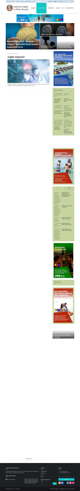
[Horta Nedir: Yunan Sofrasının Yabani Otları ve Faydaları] (17, 279)
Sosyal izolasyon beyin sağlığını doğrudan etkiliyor (16, 165)
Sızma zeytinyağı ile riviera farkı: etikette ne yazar (16, 322)
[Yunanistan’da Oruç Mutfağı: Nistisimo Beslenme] (17, 222)
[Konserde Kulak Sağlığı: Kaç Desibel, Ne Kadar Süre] (17, 247)
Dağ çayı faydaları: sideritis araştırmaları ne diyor (16, 298)
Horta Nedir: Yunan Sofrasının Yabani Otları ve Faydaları (16, 273)
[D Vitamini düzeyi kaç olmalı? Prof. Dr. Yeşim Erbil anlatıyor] (58, 107)
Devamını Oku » (12, 122)
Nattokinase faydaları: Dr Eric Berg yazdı (68, 100)
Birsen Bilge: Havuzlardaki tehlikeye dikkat (57, 128)
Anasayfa (17, 1)
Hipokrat (22, 1)
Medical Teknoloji (28, 1)
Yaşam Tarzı (51, 7)
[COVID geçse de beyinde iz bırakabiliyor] (57, 29)
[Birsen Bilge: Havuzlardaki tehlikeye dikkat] (58, 122)
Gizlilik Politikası (44, 471)
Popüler (69, 188)
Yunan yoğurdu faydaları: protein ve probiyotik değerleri (40, 273)
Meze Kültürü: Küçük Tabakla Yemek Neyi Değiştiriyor (38, 191)
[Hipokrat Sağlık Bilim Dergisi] (17, 8)
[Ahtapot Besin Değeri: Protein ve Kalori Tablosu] (65, 42)
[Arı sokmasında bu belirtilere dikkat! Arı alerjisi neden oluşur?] (40, 304)
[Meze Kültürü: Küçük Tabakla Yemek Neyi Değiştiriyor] (40, 197)
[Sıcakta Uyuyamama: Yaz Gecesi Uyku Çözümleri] (48, 42)
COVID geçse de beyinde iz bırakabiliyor (51, 34)
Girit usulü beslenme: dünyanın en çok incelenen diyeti (39, 322)
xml (14, 488)
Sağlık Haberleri (41, 7)
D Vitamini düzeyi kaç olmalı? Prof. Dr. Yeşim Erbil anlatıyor (58, 112)
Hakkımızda (43, 473)
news (17, 488)
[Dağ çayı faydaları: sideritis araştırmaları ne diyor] (17, 304)
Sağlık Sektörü (69, 7)
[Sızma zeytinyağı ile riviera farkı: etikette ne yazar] (17, 327)
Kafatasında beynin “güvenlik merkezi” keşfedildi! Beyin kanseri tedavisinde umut (22, 44)
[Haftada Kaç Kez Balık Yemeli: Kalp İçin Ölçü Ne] (40, 169)
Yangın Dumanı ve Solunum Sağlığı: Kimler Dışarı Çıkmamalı (16, 191)
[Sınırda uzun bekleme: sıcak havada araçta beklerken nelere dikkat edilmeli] (17, 398)
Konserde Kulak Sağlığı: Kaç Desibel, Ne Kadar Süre (16, 241)
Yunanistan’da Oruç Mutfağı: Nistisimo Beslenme (14, 216)
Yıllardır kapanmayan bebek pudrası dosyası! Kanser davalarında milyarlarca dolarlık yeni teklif (40, 243)
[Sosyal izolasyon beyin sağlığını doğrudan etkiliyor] (17, 172)
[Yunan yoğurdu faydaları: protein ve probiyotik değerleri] (40, 279)
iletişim (42, 476)
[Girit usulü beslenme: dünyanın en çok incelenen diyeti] (40, 327)
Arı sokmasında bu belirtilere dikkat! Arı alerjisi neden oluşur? (39, 298)
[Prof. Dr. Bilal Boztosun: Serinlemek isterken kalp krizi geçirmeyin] (68, 123)
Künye (42, 474)
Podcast (33, 1)
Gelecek (58, 7)
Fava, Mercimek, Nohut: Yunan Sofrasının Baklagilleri (39, 216)
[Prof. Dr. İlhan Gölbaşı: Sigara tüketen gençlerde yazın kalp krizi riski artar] (68, 108)
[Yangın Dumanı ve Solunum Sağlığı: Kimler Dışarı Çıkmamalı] (17, 197)
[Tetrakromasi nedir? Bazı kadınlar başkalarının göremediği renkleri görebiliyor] (40, 354)
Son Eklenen (58, 188)
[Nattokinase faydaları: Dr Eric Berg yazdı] (68, 95)
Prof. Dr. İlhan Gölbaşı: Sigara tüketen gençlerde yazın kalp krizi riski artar (68, 115)
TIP (62, 7)
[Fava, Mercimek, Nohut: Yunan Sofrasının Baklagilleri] (40, 222)
